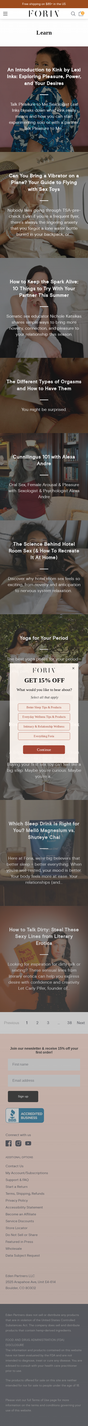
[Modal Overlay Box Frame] (44, 713)
